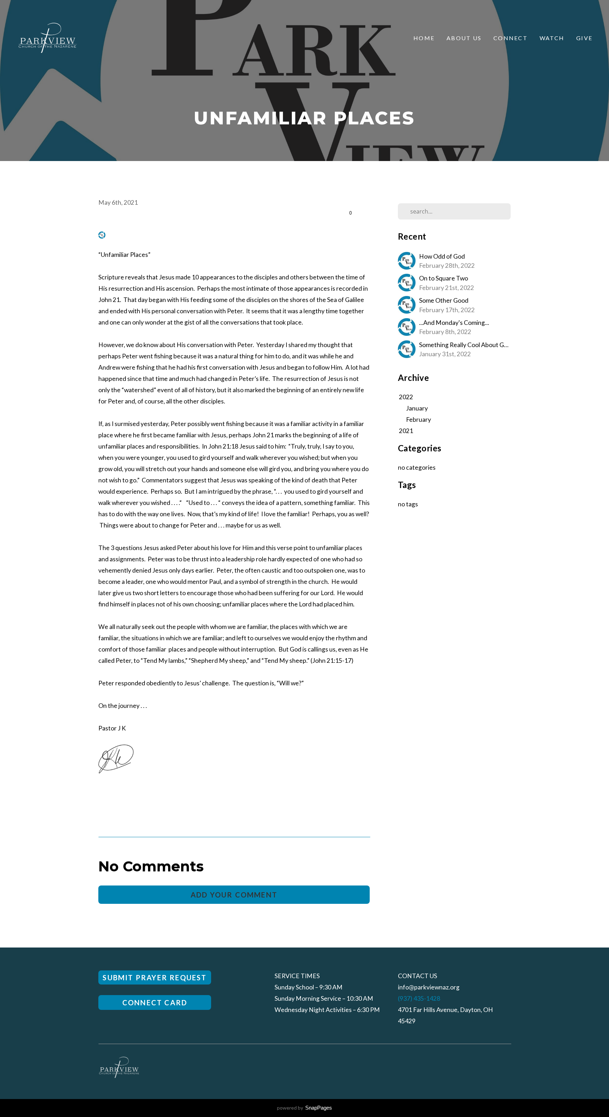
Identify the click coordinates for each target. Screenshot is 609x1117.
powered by (304, 1108)
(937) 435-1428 (419, 998)
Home (424, 38)
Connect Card (154, 1002)
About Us (464, 38)
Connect (510, 38)
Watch (552, 38)
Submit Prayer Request (155, 977)
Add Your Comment (234, 894)
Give (584, 38)
